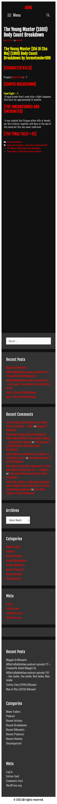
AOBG (28, 7)
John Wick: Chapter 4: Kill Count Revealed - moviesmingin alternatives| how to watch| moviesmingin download (28, 485)
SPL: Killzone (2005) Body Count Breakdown (24, 148)
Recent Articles (14, 556)
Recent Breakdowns (14, 141)
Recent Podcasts (15, 569)
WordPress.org (14, 617)
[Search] (48, 15)
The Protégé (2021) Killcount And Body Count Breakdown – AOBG (26, 424)
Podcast (10, 551)
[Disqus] (28, 202)
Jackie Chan (17, 77)
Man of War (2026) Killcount (21, 396)
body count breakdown (15, 145)
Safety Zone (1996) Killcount (21, 392)
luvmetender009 (41, 145)
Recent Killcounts (15, 565)
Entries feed (12, 608)
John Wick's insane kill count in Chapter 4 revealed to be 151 (27, 456)
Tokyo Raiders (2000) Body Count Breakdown (24, 151)
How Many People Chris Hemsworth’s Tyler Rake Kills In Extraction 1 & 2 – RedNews (28, 468)
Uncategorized (13, 578)
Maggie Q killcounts (16, 367)
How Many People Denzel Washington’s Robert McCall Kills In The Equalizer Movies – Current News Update (28, 438)
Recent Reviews (14, 574)
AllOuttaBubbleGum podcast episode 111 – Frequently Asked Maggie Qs (28, 374)
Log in (9, 604)
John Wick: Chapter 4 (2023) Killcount (25, 491)
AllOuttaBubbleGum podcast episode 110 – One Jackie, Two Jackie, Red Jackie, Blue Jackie (28, 384)
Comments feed (14, 613)
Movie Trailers (13, 546)
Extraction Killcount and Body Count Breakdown (26, 475)
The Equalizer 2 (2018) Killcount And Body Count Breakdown (28, 445)
